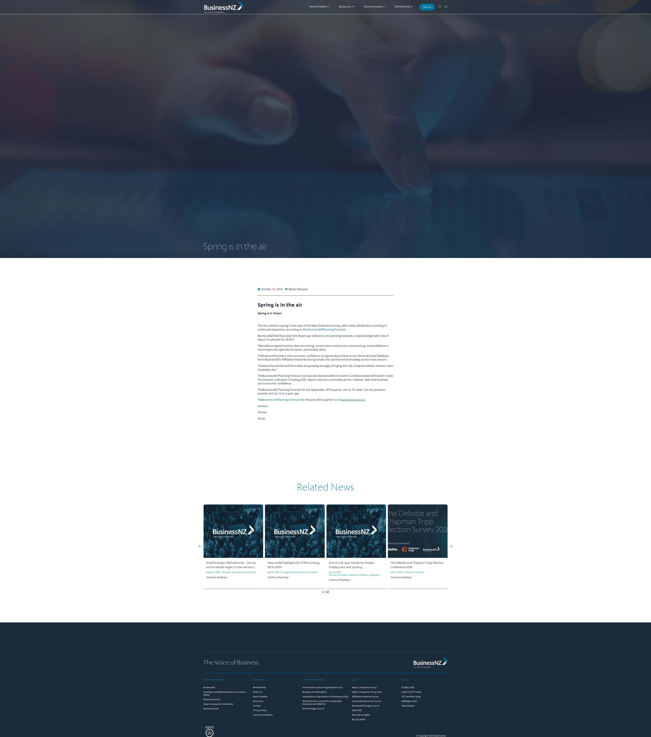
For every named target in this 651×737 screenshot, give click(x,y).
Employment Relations (296, 574)
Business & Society (276, 574)
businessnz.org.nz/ (353, 400)
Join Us (355, 679)
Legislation (313, 574)
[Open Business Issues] (384, 6)
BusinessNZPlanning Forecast (327, 329)
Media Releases (298, 289)
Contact (405, 679)
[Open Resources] (353, 6)
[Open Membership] (412, 6)
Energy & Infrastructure (232, 572)
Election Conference (353, 572)
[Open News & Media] (328, 6)
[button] (200, 546)
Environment (250, 572)
